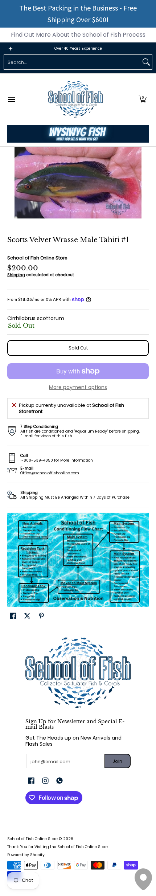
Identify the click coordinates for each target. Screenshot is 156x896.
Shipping (16, 275)
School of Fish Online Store (37, 258)
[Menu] (11, 99)
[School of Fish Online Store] (75, 99)
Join (117, 761)
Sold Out (78, 348)
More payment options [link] (78, 387)
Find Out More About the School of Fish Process (78, 34)
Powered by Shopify (26, 855)
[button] (142, 99)
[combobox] (72, 62)
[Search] (146, 62)
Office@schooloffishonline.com (49, 473)
